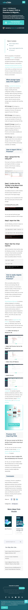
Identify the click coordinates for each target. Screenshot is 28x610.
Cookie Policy (8, 603)
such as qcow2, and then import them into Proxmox (12, 451)
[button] (23, 524)
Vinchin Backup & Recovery (11, 301)
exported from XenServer (14, 86)
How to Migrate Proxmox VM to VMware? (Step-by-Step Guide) (12, 563)
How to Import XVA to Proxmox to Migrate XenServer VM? (12, 552)
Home (4, 8)
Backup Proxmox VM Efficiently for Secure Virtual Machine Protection (13, 568)
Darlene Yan (14, 28)
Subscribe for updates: (14, 585)
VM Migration (12, 8)
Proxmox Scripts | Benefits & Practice (11, 557)
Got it (4, 607)
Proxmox (12, 57)
